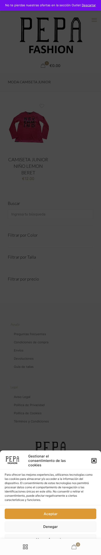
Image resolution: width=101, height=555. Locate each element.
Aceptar (51, 514)
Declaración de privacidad (43, 549)
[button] (94, 460)
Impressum (70, 549)
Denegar (50, 526)
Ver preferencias (50, 539)
